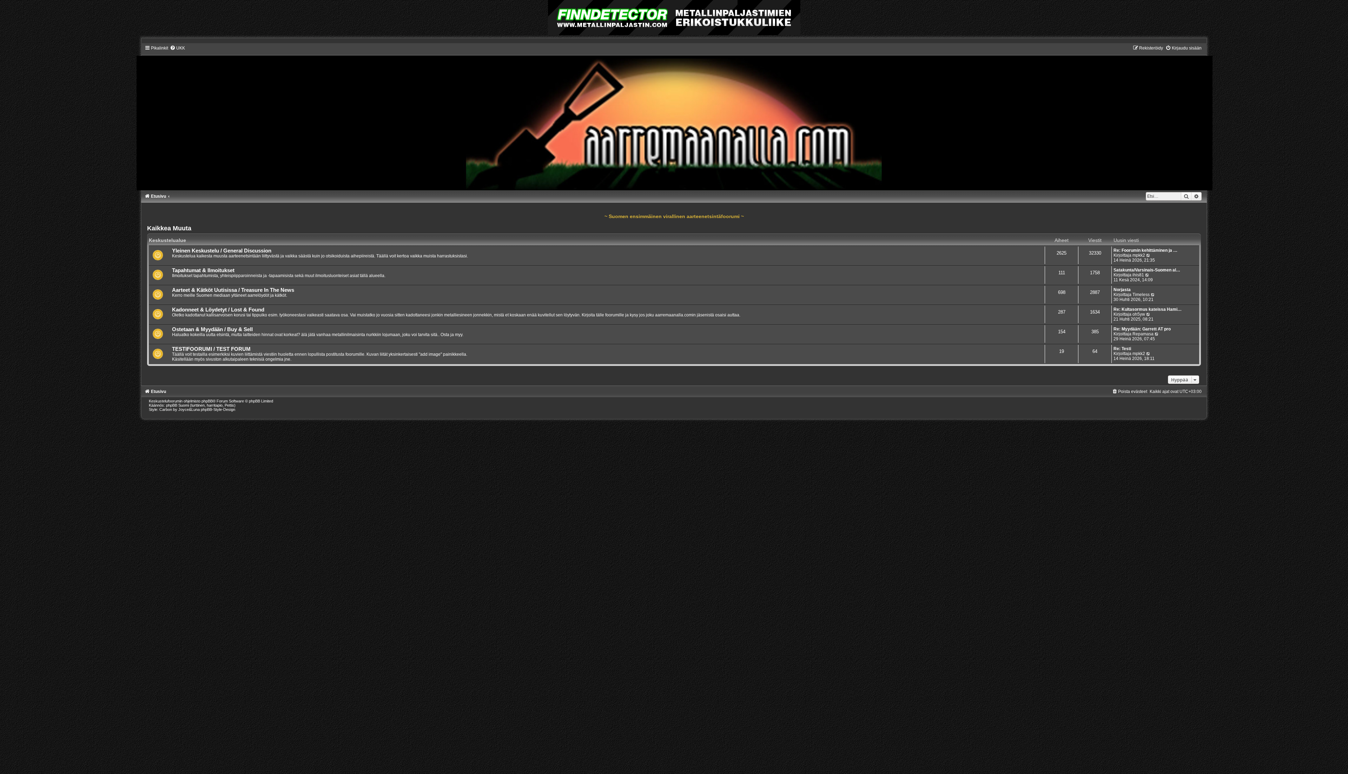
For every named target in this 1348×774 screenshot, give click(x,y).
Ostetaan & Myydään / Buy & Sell (212, 329)
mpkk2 (1138, 255)
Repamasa (1143, 334)
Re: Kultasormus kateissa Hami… (1148, 309)
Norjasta (1122, 289)
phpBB (207, 401)
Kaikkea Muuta (169, 228)
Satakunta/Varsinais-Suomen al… (1147, 270)
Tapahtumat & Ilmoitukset (203, 270)
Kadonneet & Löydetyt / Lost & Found (218, 310)
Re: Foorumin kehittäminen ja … (1145, 250)
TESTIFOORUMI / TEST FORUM (211, 349)
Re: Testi (1122, 348)
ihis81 (1138, 275)
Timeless (1141, 294)
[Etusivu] (674, 117)
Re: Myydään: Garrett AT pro (1142, 329)
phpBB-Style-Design (218, 409)
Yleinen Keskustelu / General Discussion (221, 251)
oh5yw (1138, 314)
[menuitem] (177, 48)
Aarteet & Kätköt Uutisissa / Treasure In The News (233, 290)
